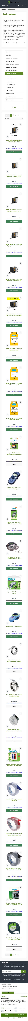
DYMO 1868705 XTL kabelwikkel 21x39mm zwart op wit (14, 141)
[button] (3, 996)
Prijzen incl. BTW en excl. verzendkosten (14, 148)
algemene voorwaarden (8, 981)
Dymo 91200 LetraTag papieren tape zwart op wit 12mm (14, 938)
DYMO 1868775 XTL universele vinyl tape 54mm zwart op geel (14, 314)
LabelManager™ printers (12, 64)
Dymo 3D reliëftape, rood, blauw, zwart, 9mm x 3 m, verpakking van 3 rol (14, 765)
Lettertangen (10, 81)
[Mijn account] (22, 5)
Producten (8, 52)
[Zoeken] (15, 5)
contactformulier (9, 988)
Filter (15, 107)
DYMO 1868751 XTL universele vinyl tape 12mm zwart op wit (14, 175)
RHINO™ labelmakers (11, 70)
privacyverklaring (17, 979)
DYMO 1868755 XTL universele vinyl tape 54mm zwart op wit (14, 280)
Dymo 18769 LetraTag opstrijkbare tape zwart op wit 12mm (14, 453)
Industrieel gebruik (11, 97)
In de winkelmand (14, 151)
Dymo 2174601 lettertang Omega (14, 592)
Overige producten (11, 73)
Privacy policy (23, 996)
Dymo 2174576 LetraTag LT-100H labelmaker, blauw (14, 488)
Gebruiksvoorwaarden (13, 975)
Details (14, 464)
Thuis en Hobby (10, 100)
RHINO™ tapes (10, 61)
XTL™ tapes (10, 90)
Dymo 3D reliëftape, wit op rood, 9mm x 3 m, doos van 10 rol (14, 834)
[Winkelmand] (25, 5)
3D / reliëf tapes (11, 84)
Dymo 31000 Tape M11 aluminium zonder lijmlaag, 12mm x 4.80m (14, 660)
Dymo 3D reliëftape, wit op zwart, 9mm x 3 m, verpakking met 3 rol (14, 904)
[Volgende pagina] (15, 115)
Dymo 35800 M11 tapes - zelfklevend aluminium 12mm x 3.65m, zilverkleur (14, 730)
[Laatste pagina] (18, 115)
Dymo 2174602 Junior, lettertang (14, 626)
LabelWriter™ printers (11, 67)
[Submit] (23, 971)
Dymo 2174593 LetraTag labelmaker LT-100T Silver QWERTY (14, 558)
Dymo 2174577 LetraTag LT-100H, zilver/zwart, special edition (14, 523)
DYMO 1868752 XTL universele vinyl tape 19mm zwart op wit (14, 210)
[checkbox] (2, 1008)
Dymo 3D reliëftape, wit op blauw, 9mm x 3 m (14, 799)
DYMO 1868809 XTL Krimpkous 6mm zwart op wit (14, 349)
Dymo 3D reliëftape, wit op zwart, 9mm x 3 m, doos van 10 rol (14, 869)
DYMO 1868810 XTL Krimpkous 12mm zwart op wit (14, 384)
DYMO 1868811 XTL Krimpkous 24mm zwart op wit (14, 419)
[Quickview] (7, 136)
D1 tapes (8, 55)
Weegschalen (10, 87)
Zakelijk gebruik (10, 93)
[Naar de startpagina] (14, 2)
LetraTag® (9, 76)
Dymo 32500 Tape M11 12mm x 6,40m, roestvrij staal (14, 695)
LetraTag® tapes (11, 79)
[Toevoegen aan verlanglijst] (20, 124)
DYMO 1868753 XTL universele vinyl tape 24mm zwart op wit (14, 245)
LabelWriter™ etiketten (12, 58)
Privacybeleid (5, 975)
